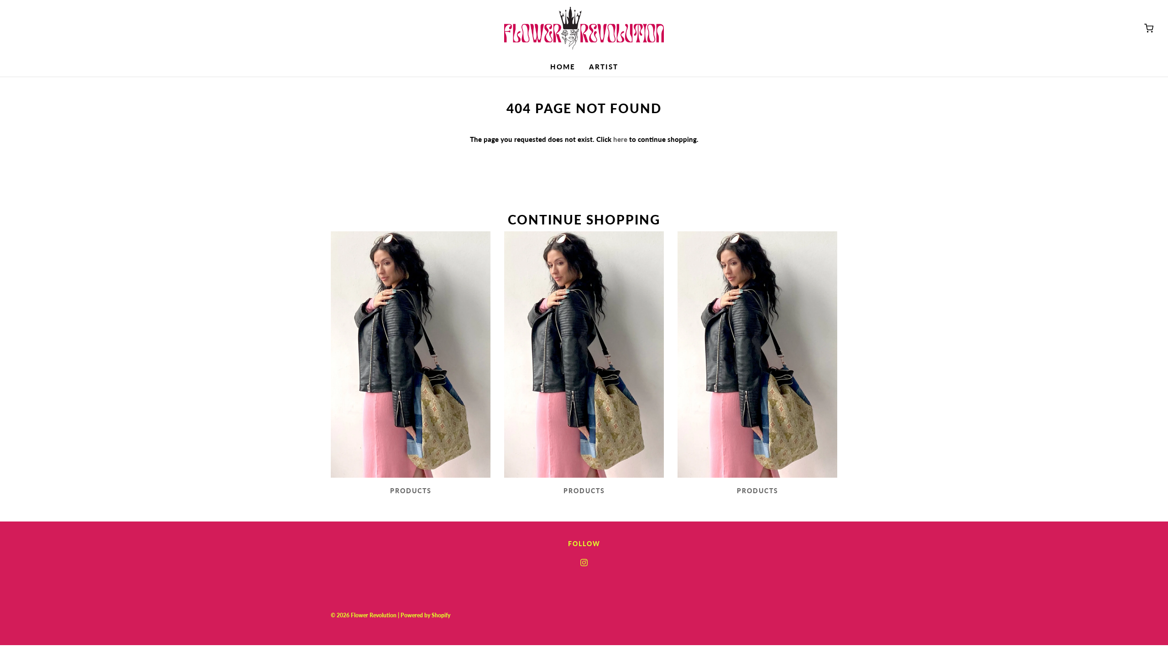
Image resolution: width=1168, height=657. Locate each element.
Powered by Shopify (425, 615)
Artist (603, 67)
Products (411, 491)
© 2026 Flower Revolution (363, 615)
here (620, 139)
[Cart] (1148, 28)
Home (562, 67)
